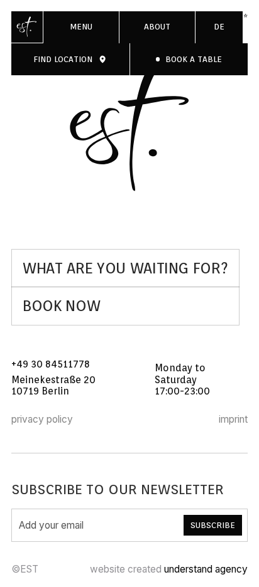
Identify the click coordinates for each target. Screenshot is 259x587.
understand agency (206, 569)
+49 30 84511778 (50, 364)
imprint (233, 419)
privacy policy (42, 419)
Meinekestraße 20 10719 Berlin (54, 385)
